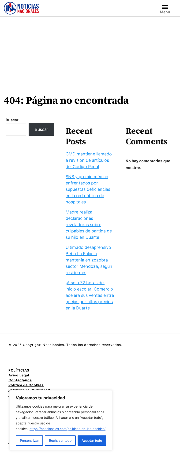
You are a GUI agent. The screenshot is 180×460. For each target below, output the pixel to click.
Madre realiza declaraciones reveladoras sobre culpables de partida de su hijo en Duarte (89, 225)
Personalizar (29, 440)
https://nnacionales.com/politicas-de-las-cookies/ (67, 429)
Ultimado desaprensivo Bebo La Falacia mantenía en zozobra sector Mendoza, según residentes (89, 260)
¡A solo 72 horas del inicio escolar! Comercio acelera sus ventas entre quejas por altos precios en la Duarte (90, 295)
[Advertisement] (90, 52)
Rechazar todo (60, 440)
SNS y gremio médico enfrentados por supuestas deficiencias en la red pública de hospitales (88, 189)
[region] (60, 420)
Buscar (12, 120)
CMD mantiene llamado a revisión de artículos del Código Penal (89, 160)
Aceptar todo (92, 440)
